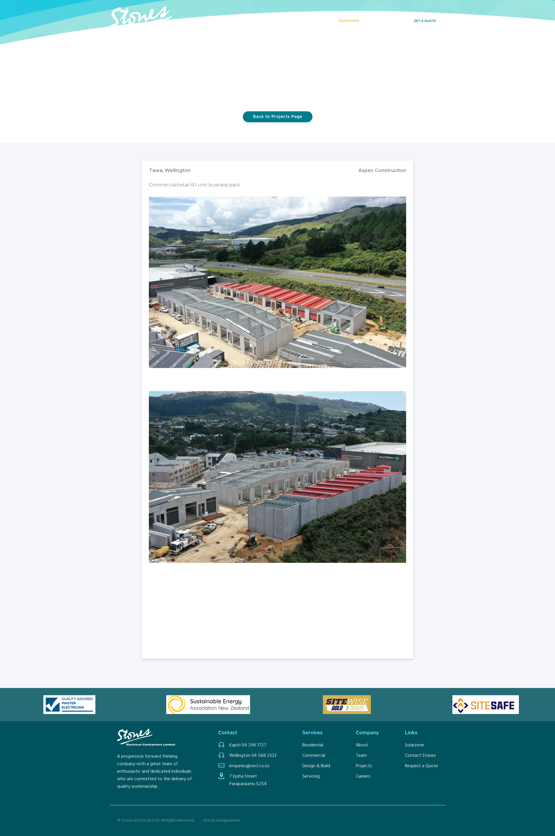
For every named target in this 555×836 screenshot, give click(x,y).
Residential (312, 745)
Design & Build (316, 766)
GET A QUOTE (425, 21)
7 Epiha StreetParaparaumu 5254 (248, 780)
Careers (363, 776)
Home (237, 21)
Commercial (313, 755)
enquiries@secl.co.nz (249, 766)
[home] (160, 21)
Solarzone (414, 745)
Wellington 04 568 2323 (252, 755)
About (362, 745)
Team (361, 755)
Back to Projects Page (277, 117)
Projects (260, 21)
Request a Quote (421, 766)
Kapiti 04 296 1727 (248, 745)
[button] (290, 21)
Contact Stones (420, 755)
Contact (376, 21)
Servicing (311, 776)
